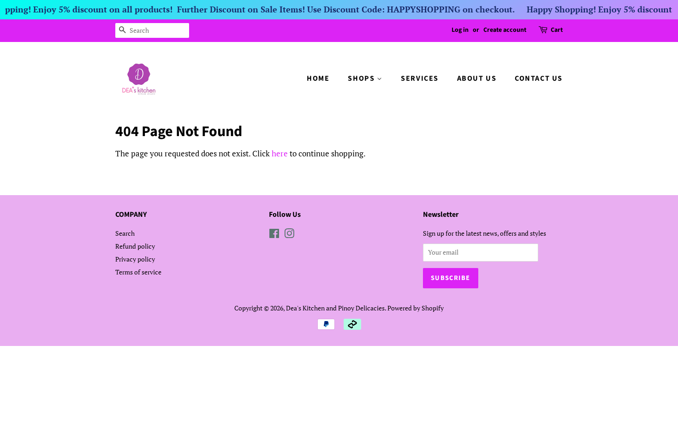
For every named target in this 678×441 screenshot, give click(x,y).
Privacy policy (135, 259)
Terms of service (138, 272)
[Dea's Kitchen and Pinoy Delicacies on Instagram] (289, 235)
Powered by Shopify (415, 308)
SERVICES (420, 78)
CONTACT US (539, 78)
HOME (318, 78)
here (280, 153)
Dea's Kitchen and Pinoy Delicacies (335, 308)
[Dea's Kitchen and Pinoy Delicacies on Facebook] (274, 235)
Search (125, 233)
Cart (557, 30)
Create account (504, 30)
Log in (460, 30)
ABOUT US (477, 78)
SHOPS (362, 78)
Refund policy (135, 246)
